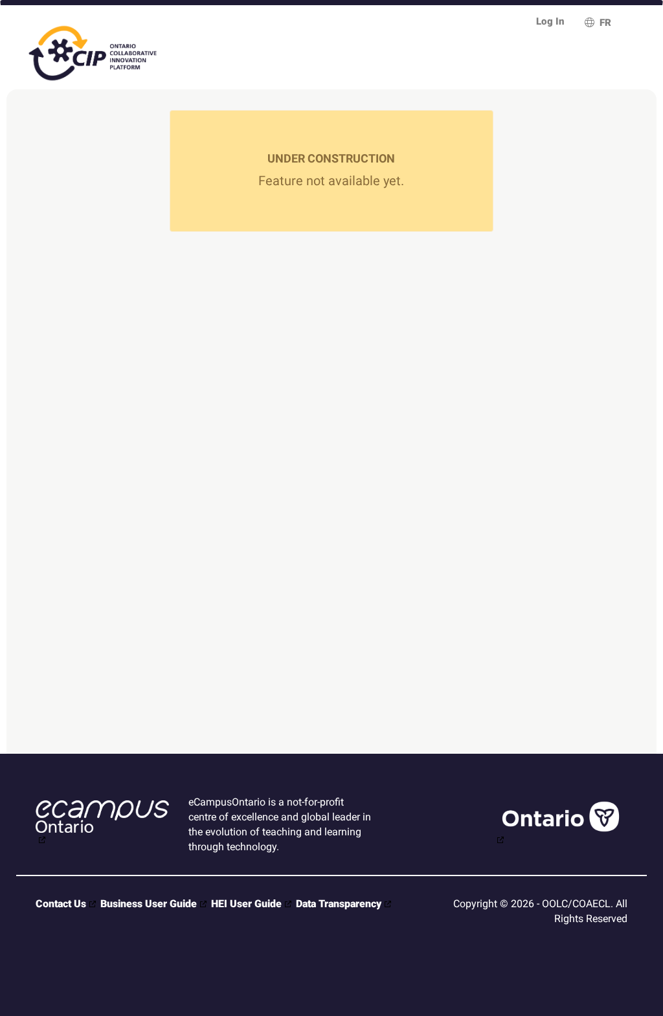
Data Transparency (338, 903)
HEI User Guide (246, 903)
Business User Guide (148, 903)
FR (605, 22)
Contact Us (61, 903)
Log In (550, 21)
